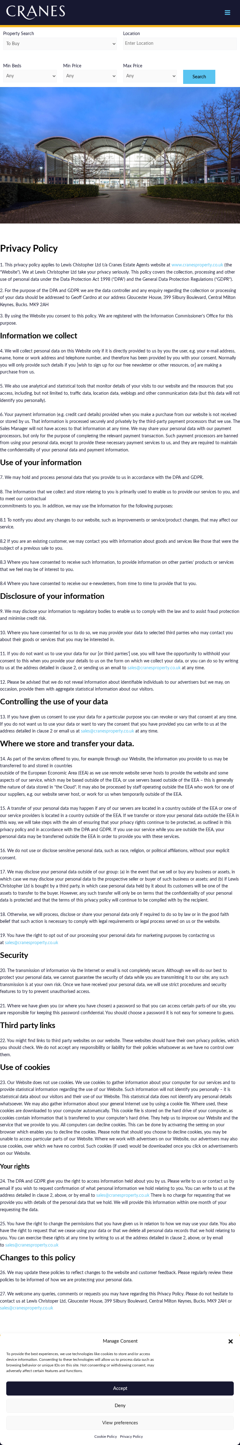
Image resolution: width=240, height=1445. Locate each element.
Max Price (132, 66)
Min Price (72, 66)
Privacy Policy (131, 1436)
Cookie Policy (105, 1436)
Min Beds (12, 66)
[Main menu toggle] (227, 12)
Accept (120, 1388)
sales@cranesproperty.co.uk (154, 668)
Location (131, 34)
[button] (231, 1341)
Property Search (18, 34)
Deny (120, 1405)
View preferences (120, 1423)
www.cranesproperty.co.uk (197, 265)
